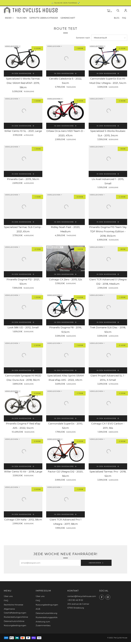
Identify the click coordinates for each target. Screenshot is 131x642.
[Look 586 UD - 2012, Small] (23, 306)
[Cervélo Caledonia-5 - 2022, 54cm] (65, 57)
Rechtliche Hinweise (13, 604)
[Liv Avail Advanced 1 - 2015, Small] (108, 158)
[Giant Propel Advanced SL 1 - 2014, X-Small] (108, 354)
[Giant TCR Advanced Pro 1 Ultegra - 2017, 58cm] (65, 498)
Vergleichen (12, 46)
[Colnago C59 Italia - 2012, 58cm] (23, 498)
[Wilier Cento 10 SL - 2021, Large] (23, 110)
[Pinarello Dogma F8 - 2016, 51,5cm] (65, 306)
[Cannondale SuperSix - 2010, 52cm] (65, 402)
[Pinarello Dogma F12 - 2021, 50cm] (23, 258)
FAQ (124, 18)
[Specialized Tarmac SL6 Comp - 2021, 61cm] (23, 206)
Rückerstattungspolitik (46, 617)
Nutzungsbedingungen (15, 625)
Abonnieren (95, 563)
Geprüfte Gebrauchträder (43, 18)
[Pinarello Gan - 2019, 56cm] (23, 158)
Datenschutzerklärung (46, 613)
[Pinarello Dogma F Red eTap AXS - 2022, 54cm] (23, 402)
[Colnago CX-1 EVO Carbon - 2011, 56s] (108, 402)
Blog (116, 18)
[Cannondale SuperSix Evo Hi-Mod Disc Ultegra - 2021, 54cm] (108, 57)
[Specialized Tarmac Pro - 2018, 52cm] (108, 450)
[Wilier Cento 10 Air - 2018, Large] (23, 450)
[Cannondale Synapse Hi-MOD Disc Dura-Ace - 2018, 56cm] (23, 354)
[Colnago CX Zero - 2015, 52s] (65, 258)
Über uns (8, 596)
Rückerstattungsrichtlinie (16, 617)
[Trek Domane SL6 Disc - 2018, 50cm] (108, 306)
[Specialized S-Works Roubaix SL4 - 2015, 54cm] (108, 110)
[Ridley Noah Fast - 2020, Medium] (65, 206)
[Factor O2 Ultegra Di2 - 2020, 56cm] (65, 450)
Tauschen (22, 18)
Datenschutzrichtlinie (14, 621)
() (111, 11)
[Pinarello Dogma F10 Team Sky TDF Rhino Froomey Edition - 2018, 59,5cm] (108, 206)
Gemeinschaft (68, 18)
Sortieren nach (83, 37)
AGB (38, 609)
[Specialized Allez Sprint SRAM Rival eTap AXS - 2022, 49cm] (65, 354)
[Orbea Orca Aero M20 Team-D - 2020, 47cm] (65, 110)
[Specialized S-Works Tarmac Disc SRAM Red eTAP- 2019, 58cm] (23, 57)
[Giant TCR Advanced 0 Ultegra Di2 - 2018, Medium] (108, 258)
